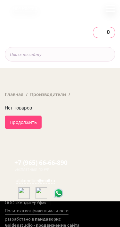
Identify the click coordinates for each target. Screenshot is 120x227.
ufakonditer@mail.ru (35, 180)
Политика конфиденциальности (36, 211)
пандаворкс (48, 219)
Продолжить (23, 122)
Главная (14, 94)
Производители (48, 94)
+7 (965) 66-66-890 (41, 162)
